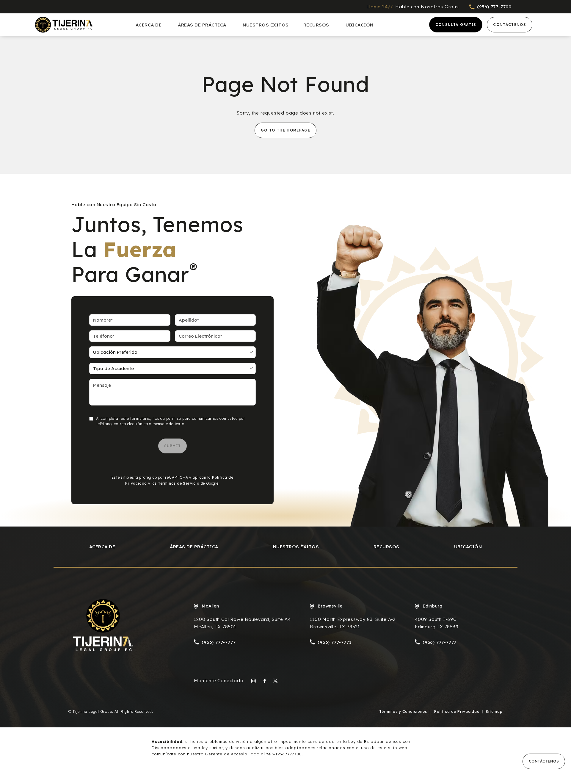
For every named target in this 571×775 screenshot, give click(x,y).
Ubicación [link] (360, 25)
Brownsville (330, 606)
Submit (172, 446)
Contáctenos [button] (544, 761)
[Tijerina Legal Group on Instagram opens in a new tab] (254, 681)
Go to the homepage (285, 130)
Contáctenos (509, 24)
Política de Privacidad (456, 711)
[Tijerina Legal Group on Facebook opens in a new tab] (265, 681)
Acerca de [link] (149, 25)
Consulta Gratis (455, 24)
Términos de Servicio (179, 483)
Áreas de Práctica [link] (202, 25)
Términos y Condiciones (403, 711)
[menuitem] (150, 24)
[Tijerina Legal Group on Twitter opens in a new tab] (276, 681)
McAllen (210, 606)
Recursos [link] (316, 25)
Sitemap (494, 711)
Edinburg (432, 606)
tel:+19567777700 (284, 753)
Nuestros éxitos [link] (266, 25)
